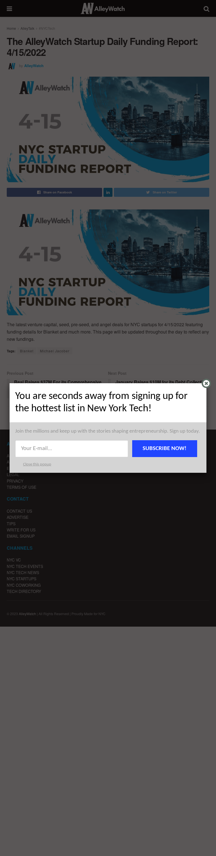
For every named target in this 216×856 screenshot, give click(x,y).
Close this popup (37, 464)
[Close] (206, 383)
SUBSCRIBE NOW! (164, 448)
